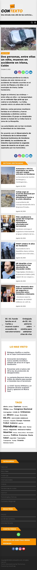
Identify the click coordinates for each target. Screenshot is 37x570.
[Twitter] (27, 72)
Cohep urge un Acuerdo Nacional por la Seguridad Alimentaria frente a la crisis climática (25, 195)
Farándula (26, 420)
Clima (11, 409)
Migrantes (13, 429)
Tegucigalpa (21, 438)
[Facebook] (15, 72)
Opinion (4, 493)
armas (11, 406)
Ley (20, 427)
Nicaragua (30, 432)
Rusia (30, 435)
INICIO (3, 515)
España (13, 420)
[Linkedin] (30, 72)
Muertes (7, 432)
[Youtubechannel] (23, 548)
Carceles (25, 406)
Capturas (17, 406)
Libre (24, 427)
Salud (6, 438)
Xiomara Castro (8, 443)
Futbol (6, 423)
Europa (19, 420)
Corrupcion (7, 412)
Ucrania (20, 440)
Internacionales (6, 480)
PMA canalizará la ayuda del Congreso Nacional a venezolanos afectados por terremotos (24, 221)
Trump (14, 440)
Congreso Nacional (23, 409)
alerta (5, 406)
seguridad (12, 438)
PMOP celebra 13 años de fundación (25, 245)
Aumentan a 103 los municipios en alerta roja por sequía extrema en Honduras (25, 171)
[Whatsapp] (23, 72)
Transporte (7, 440)
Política (14, 435)
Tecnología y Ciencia (8, 497)
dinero (10, 415)
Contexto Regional (8, 501)
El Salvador (6, 420)
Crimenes (25, 412)
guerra (20, 423)
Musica (15, 432)
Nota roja (4, 475)
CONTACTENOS (7, 523)
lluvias (29, 427)
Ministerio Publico (24, 429)
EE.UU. (7, 418)
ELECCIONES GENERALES (20, 418)
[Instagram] (19, 72)
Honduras (10, 426)
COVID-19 (16, 412)
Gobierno (14, 423)
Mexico (5, 429)
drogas (17, 415)
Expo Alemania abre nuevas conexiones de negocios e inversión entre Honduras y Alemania (25, 290)
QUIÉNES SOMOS (8, 519)
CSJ (4, 415)
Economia (23, 415)
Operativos (6, 435)
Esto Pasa (4, 471)
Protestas (23, 435)
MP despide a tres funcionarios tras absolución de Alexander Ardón (24, 266)
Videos (3, 484)
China (5, 409)
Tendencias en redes (8, 488)
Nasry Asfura (22, 432)
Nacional (4, 467)
